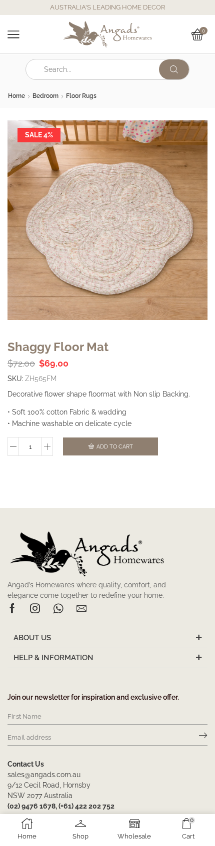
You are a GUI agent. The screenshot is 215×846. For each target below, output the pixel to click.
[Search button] (174, 69)
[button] (108, 638)
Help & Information (54, 657)
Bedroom (45, 95)
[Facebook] (12, 608)
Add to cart (114, 446)
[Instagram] (35, 608)
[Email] (81, 608)
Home (16, 95)
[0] (206, 34)
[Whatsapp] (58, 608)
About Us (32, 637)
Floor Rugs (81, 95)
